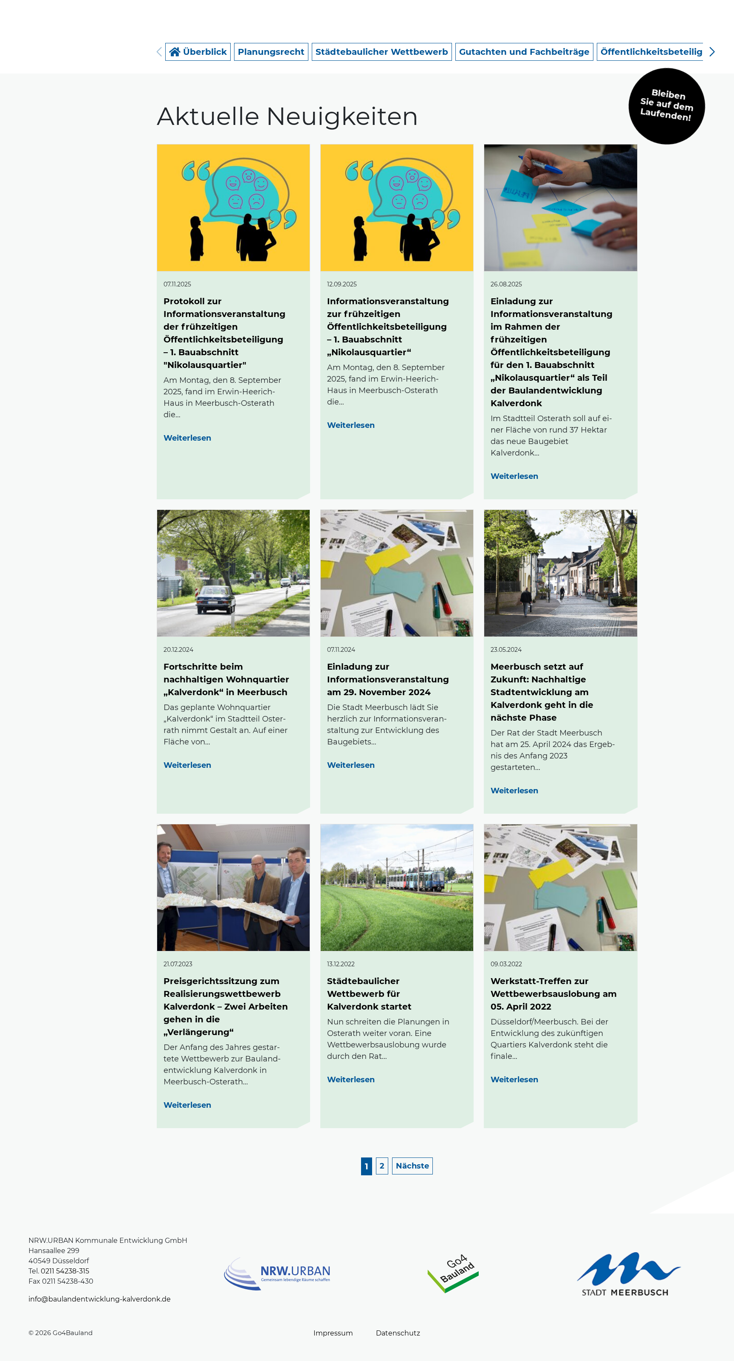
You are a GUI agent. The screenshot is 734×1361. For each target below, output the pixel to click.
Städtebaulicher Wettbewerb (382, 52)
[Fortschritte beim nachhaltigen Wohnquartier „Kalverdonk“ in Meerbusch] (233, 573)
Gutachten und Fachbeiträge (524, 52)
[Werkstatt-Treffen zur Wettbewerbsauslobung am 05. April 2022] (560, 887)
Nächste (412, 1166)
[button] (712, 52)
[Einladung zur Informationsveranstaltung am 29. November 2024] (397, 573)
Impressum (333, 1333)
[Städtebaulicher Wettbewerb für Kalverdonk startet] (397, 887)
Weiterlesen (187, 438)
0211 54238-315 (65, 1271)
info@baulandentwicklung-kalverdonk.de (99, 1299)
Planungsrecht (271, 52)
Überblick (204, 52)
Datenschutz (398, 1333)
